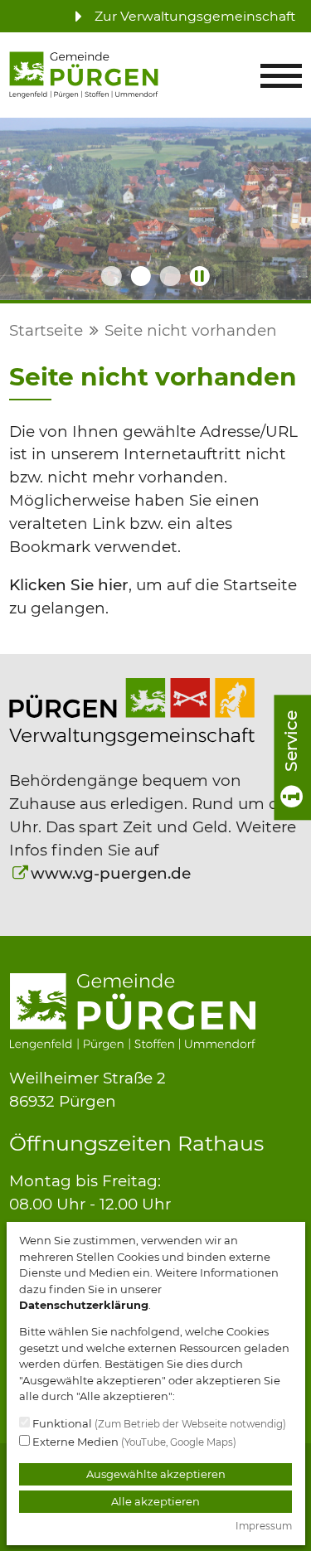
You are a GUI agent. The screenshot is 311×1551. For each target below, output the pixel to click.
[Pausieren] (200, 276)
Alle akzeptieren (155, 1501)
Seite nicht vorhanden (190, 330)
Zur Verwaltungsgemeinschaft (193, 16)
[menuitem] (180, 16)
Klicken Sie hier (69, 584)
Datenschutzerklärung (83, 1304)
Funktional (158, 1423)
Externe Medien (133, 1441)
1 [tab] (111, 276)
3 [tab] (170, 276)
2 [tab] (140, 276)
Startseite (46, 330)
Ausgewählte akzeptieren (156, 1474)
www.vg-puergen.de (111, 873)
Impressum (264, 1526)
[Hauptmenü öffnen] (281, 76)
